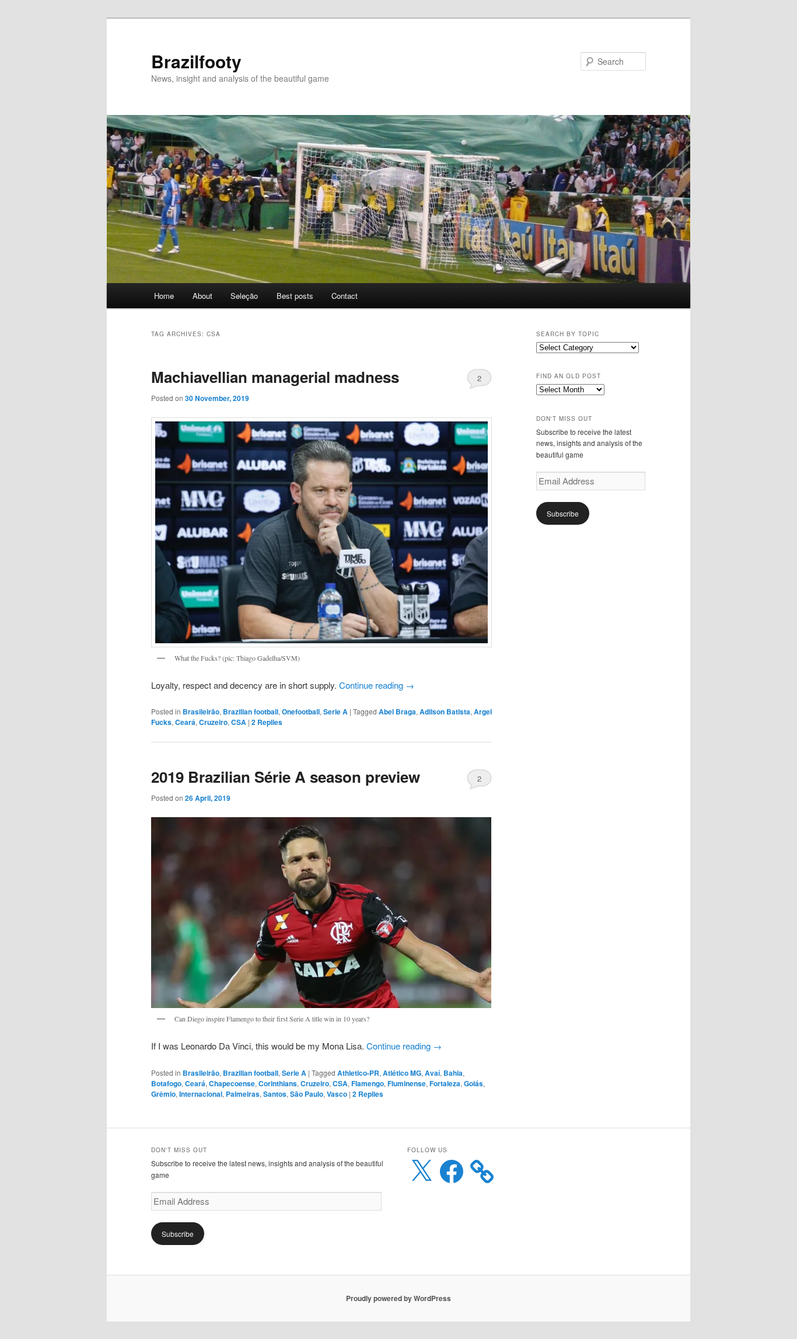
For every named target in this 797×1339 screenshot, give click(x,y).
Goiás (473, 1083)
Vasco (337, 1094)
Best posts (295, 295)
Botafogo (166, 1083)
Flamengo (367, 1083)
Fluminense (406, 1083)
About (202, 295)
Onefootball (301, 711)
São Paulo (306, 1094)
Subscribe (563, 513)
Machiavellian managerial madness (275, 377)
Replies (266, 722)
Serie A (335, 711)
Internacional (200, 1094)
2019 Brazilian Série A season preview (285, 776)
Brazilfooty (196, 61)
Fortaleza (444, 1083)
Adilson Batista (445, 711)
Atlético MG (402, 1073)
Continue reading (376, 685)
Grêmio (163, 1094)
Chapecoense (232, 1083)
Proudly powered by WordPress (398, 1298)
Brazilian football (250, 711)
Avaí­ (432, 1073)
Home (164, 295)
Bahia (453, 1073)
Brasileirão (201, 711)
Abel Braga (397, 711)
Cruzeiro (213, 722)
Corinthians (277, 1083)
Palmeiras (243, 1094)
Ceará (185, 722)
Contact (344, 295)
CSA (238, 722)
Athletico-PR (358, 1073)
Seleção (244, 295)
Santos (274, 1094)
